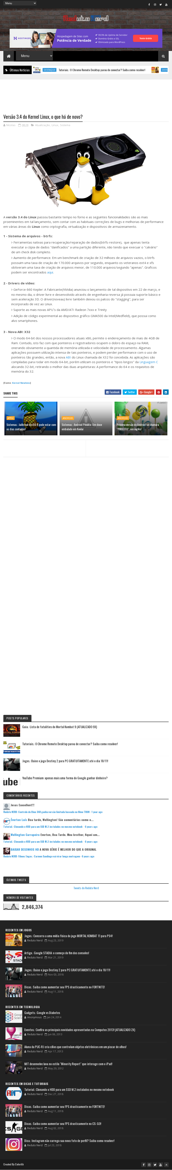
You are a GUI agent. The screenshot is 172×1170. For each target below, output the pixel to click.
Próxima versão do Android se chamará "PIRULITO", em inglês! (138, 426)
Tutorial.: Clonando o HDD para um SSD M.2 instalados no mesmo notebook (43, 826)
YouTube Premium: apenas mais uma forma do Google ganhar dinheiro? (65, 778)
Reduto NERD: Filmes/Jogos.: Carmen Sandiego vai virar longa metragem (41, 856)
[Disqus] (85, 543)
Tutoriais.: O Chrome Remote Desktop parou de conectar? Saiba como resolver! (87, 70)
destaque (34, 69)
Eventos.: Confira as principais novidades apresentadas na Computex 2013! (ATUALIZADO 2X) (79, 1029)
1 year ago (96, 812)
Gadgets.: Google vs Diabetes (42, 1012)
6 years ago (91, 826)
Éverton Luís (19, 819)
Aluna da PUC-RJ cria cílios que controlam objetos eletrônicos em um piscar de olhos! (75, 1046)
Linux (55, 125)
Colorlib (19, 1164)
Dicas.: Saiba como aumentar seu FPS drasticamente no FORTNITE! (64, 987)
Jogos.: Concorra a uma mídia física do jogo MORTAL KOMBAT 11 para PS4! (68, 935)
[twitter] (160, 4)
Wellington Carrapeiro (25, 834)
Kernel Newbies (21, 382)
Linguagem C (148, 362)
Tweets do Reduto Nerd (86, 888)
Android (68, 418)
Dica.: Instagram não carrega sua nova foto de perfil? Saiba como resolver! (69, 1140)
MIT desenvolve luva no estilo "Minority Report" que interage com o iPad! (68, 1063)
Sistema (65, 125)
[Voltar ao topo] (166, 1164)
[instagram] (155, 4)
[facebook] (149, 4)
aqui (50, 272)
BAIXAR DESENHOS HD (25, 849)
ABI (69, 357)
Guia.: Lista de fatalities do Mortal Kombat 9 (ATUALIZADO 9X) (59, 726)
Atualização (42, 125)
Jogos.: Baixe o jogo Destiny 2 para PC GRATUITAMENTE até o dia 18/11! (65, 760)
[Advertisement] (85, 93)
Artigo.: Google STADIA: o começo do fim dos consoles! (56, 952)
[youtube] (166, 4)
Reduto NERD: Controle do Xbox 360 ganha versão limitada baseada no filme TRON (46, 812)
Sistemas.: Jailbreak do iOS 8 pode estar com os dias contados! (31, 426)
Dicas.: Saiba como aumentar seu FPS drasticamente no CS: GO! (62, 1123)
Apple (11, 418)
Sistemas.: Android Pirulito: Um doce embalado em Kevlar (82, 426)
